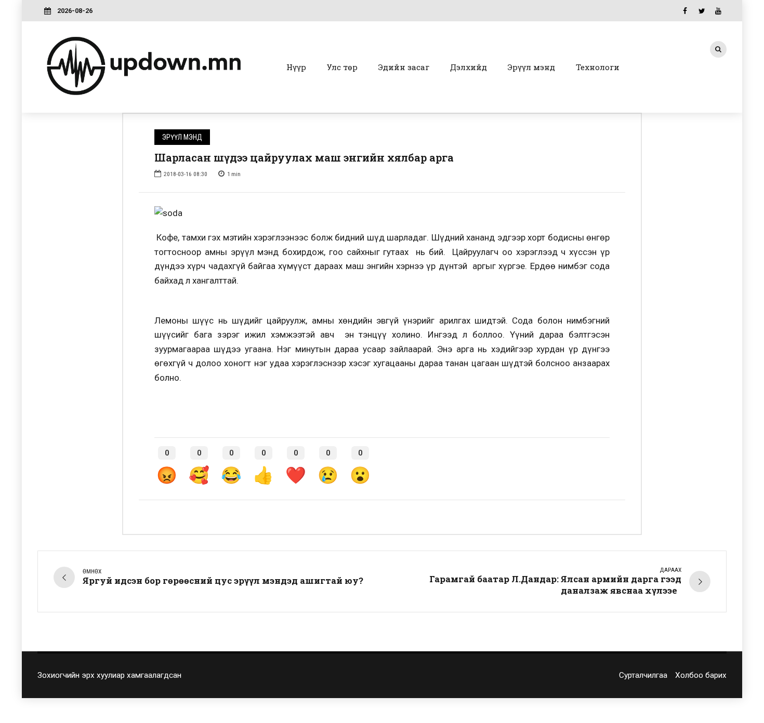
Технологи (598, 67)
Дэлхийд (468, 67)
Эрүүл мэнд (531, 67)
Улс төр (342, 67)
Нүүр (296, 67)
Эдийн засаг (403, 67)
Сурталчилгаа (643, 675)
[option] (382, 213)
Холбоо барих (701, 675)
